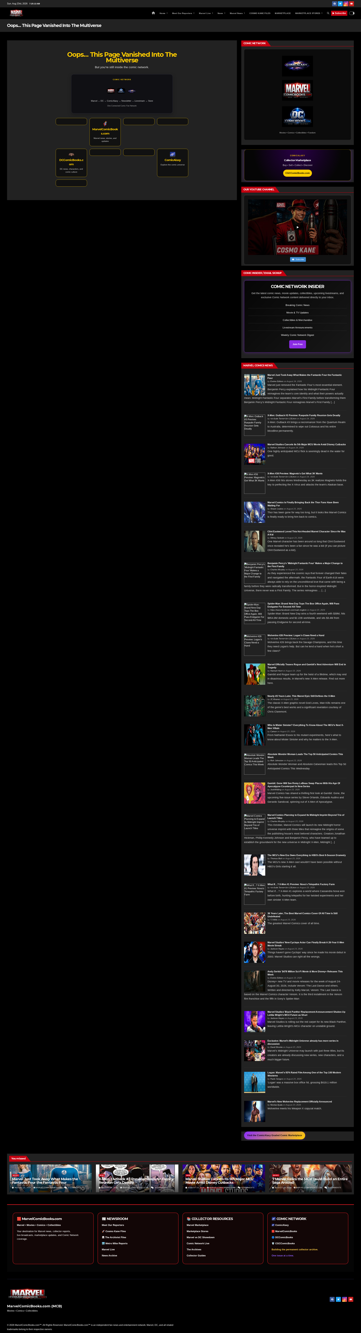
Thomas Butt (276, 858)
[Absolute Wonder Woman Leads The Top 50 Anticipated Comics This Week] (254, 764)
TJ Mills (273, 920)
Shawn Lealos (276, 509)
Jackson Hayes (277, 949)
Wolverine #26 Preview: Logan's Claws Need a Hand (296, 635)
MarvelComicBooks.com (49, 1188)
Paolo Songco (276, 1079)
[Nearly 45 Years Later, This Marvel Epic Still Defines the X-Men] (254, 705)
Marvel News (236, 13)
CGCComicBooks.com (297, 173)
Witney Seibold (277, 538)
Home (163, 13)
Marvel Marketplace (197, 1225)
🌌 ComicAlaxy (280, 1225)
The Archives (194, 1249)
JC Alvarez (275, 699)
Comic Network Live (198, 1243)
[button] (328, 13)
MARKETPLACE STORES (308, 13)
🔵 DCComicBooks (282, 1237)
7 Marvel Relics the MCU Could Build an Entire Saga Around (310, 1181)
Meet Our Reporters (182, 13)
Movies (15, 1175)
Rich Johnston (276, 760)
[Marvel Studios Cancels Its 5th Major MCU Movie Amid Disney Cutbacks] (254, 454)
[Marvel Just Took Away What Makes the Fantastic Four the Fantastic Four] (254, 384)
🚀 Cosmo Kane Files (114, 1231)
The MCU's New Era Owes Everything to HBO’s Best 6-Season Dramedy (307, 855)
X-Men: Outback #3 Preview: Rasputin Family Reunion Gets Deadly (304, 415)
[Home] (153, 13)
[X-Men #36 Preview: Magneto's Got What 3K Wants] (254, 483)
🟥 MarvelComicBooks (284, 1231)
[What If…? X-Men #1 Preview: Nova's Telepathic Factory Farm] (254, 894)
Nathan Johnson (277, 447)
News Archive (109, 1255)
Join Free (298, 344)
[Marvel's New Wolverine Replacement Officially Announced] (254, 1111)
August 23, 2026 (23, 1188)
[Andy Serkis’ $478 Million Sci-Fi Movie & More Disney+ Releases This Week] (254, 981)
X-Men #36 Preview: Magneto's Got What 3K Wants (295, 473)
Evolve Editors (276, 381)
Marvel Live (205, 13)
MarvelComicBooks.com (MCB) (34, 1306)
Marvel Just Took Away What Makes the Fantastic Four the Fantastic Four (45, 1181)
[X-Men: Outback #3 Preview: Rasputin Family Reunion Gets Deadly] (254, 425)
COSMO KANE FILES (259, 13)
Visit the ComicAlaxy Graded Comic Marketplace (274, 1135)
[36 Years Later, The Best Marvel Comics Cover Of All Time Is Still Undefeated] (254, 923)
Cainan (273, 731)
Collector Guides (196, 1255)
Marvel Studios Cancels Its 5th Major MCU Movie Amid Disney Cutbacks (307, 444)
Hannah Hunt (276, 671)
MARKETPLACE (283, 13)
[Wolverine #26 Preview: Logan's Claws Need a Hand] (254, 645)
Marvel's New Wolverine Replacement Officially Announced (300, 1101)
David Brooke (276, 1047)
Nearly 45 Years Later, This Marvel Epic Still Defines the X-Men (301, 696)
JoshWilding (275, 789)
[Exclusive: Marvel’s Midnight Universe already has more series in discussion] (254, 1050)
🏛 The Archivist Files (114, 1237)
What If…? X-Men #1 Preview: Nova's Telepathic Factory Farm (301, 884)
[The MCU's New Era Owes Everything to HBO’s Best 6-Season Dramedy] (254, 865)
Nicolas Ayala (276, 1105)
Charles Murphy (277, 569)
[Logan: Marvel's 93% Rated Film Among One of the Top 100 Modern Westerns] (254, 1082)
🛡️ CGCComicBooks (283, 1243)
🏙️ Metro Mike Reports (114, 1243)
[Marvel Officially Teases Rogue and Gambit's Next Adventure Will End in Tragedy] (254, 674)
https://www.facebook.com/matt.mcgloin (288, 610)
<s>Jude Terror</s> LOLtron (283, 418)
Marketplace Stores (197, 1231)
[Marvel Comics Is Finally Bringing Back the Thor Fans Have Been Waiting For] (254, 512)
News (221, 13)
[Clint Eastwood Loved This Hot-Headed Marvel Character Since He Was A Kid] (254, 541)
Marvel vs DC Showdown (200, 1237)
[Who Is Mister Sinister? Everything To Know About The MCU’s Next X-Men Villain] (254, 735)
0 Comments (74, 1188)
